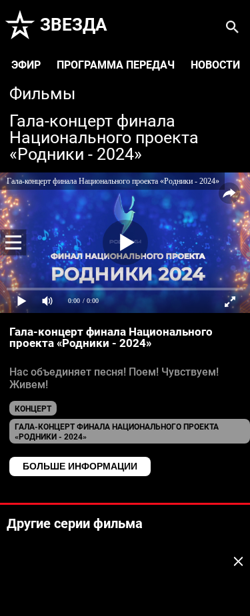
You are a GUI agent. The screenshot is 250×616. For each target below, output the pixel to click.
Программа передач (116, 65)
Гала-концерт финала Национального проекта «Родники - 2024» (104, 138)
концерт (33, 409)
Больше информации (80, 466)
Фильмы (42, 94)
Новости (215, 65)
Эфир (26, 65)
